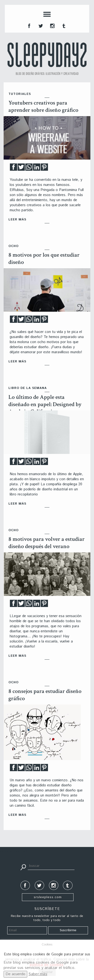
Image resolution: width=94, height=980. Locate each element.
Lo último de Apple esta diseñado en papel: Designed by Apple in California (44, 404)
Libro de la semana (27, 388)
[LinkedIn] (36, 168)
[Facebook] (13, 168)
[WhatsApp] (29, 168)
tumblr (63, 25)
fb (28, 25)
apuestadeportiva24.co (17, 851)
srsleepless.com (48, 897)
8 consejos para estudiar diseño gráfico (44, 694)
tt (40, 25)
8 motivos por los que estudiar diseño (44, 258)
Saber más (37, 974)
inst (51, 25)
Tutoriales (19, 94)
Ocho (13, 246)
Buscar (23, 866)
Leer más (17, 219)
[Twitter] (21, 168)
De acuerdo (15, 974)
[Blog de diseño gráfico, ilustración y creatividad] (47, 59)
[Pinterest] (44, 168)
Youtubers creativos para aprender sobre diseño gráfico (43, 106)
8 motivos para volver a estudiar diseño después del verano (46, 542)
